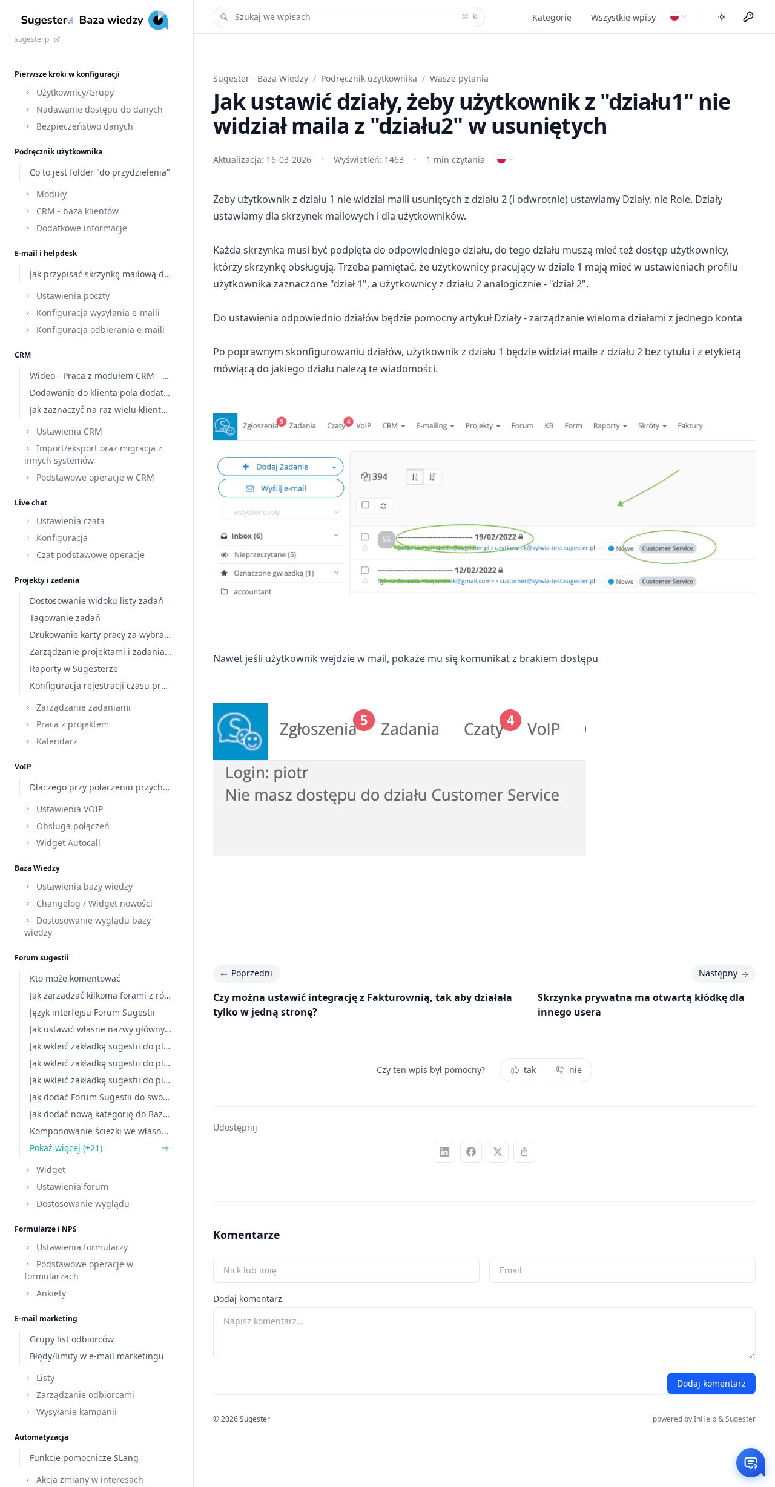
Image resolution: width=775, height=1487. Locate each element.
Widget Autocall (67, 843)
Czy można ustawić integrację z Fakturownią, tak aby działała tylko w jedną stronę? (362, 1005)
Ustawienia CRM (68, 431)
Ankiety (50, 1293)
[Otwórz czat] (750, 1462)
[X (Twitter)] (498, 1152)
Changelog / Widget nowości (93, 903)
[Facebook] (471, 1152)
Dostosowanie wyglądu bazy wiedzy (87, 926)
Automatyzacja (41, 1437)
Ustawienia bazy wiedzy (83, 886)
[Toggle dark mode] (721, 17)
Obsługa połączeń (72, 826)
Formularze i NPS (46, 1229)
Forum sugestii (42, 958)
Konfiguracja (61, 537)
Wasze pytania (459, 78)
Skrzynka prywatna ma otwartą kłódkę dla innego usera (641, 1005)
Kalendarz (56, 741)
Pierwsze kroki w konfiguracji (67, 74)
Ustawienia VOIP (68, 809)
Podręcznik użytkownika (58, 151)
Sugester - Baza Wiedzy (260, 78)
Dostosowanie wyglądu (82, 1203)
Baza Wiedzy (37, 868)
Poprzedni (251, 973)
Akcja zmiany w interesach (88, 1479)
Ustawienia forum (71, 1186)
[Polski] (679, 16)
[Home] (97, 20)
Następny (718, 973)
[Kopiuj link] (524, 1152)
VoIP (23, 766)
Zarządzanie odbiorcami (84, 1394)
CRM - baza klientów (76, 211)
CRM (23, 355)
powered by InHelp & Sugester (704, 1419)
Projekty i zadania (47, 580)
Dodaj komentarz (247, 1298)
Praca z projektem (71, 724)
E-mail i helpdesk (46, 253)
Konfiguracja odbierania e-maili (99, 329)
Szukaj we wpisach (356, 16)
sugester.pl (33, 39)
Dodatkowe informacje (80, 228)
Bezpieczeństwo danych (83, 126)
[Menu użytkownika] (748, 17)
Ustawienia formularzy (81, 1247)
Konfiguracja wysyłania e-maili (97, 312)
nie (575, 1069)
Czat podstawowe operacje (89, 554)
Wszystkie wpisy (623, 17)
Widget (49, 1169)
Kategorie (552, 17)
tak (530, 1069)
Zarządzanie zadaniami (82, 707)
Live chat (31, 502)
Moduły (50, 194)
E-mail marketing (46, 1318)
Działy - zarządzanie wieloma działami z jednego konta (618, 317)
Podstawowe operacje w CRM (94, 477)
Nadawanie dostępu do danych (98, 109)
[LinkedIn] (444, 1152)
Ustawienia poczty (72, 295)
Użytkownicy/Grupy (74, 92)
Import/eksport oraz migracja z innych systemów (93, 454)
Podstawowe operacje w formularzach (78, 1270)
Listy (44, 1378)
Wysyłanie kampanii (75, 1411)
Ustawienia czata (69, 521)
